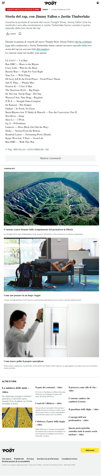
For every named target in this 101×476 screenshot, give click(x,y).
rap (47, 149)
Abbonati (90, 450)
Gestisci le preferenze (48, 458)
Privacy (30, 458)
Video (45, 9)
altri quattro (42, 49)
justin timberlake (35, 149)
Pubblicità (19, 458)
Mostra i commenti (50, 158)
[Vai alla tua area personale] (97, 2)
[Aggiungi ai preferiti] (20, 34)
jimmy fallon (19, 149)
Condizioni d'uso (69, 458)
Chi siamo (6, 458)
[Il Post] (50, 3)
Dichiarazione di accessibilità (16, 461)
